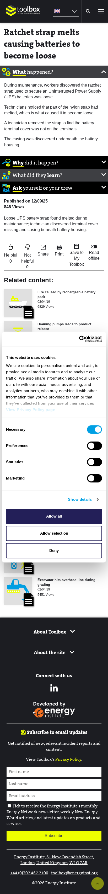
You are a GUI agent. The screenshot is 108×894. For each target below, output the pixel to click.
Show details (80, 499)
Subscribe (54, 835)
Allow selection (54, 533)
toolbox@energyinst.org (74, 873)
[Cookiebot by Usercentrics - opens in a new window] (79, 339)
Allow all (54, 516)
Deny (54, 550)
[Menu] (101, 11)
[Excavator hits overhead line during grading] (18, 591)
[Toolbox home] (23, 19)
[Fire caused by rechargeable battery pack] (18, 303)
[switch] (94, 445)
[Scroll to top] (97, 883)
